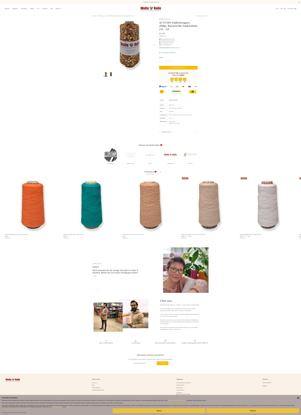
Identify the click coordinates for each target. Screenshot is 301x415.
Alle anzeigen (150, 174)
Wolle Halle (167, 19)
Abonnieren (162, 363)
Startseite (7, 8)
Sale (38, 8)
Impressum (179, 392)
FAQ (51, 8)
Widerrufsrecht (180, 385)
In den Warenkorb (178, 67)
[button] (288, 2)
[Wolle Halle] (150, 8)
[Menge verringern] (161, 61)
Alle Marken (24, 8)
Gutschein (44, 8)
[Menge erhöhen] (170, 61)
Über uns (94, 383)
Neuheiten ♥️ (150, 171)
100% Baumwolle (101, 16)
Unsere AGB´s (180, 390)
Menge (161, 57)
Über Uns (58, 8)
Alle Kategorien (96, 387)
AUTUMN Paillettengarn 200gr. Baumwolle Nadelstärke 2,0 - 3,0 (120, 16)
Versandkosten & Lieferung (183, 383)
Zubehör (32, 8)
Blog (93, 385)
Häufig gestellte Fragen (98, 390)
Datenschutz (179, 387)
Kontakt (265, 386)
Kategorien (15, 8)
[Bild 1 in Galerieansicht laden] (129, 44)
